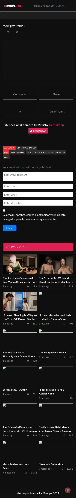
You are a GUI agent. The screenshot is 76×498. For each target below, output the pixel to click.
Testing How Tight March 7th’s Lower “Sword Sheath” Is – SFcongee (55, 431)
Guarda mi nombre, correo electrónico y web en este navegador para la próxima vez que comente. (34, 217)
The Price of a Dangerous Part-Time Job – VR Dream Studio (18, 431)
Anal (29, 152)
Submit (9, 228)
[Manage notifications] (68, 490)
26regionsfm (17, 152)
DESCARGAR (39, 131)
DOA (50, 152)
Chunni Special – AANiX (52, 352)
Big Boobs (40, 152)
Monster (60, 152)
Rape (6, 157)
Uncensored (29, 148)
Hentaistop (56, 124)
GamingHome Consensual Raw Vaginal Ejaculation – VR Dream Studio (19, 282)
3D (18, 148)
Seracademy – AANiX (15, 389)
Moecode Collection (51, 464)
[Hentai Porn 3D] (13, 6)
